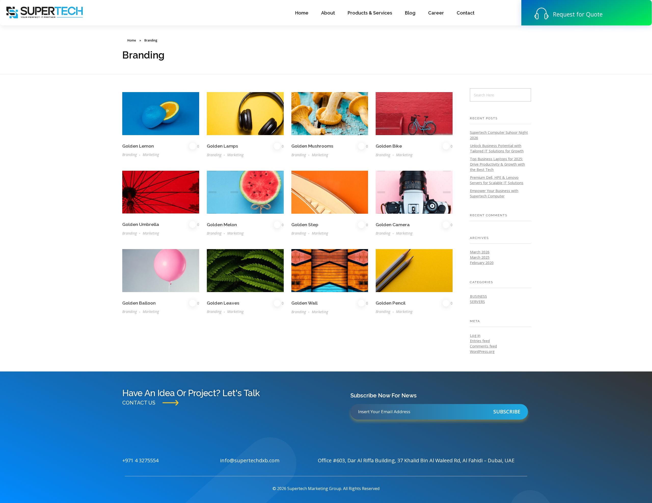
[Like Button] (192, 146)
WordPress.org (482, 351)
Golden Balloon (139, 303)
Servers (477, 301)
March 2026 (480, 252)
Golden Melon (222, 224)
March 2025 (480, 257)
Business (478, 296)
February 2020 (482, 262)
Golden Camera (393, 224)
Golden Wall (304, 303)
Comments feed (483, 346)
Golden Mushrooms (312, 146)
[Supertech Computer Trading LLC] (44, 12)
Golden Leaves (223, 303)
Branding (129, 154)
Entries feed (480, 340)
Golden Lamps (222, 146)
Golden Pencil (390, 303)
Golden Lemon (138, 146)
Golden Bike (389, 146)
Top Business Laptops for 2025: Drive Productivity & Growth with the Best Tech (497, 164)
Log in (475, 335)
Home (131, 40)
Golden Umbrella (140, 224)
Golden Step (304, 224)
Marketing (151, 154)
